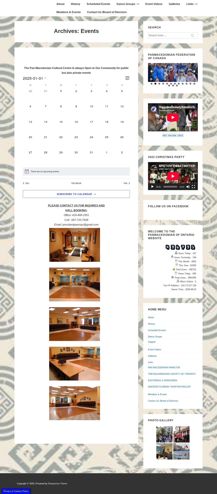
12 (194, 84)
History (75, 4)
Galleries (174, 4)
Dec (27, 183)
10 (187, 84)
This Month (76, 183)
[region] (173, 72)
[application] (173, 176)
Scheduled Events (98, 4)
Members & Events (68, 12)
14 (173, 85)
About (60, 4)
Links (190, 4)
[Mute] (188, 186)
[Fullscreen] (193, 186)
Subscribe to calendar (74, 194)
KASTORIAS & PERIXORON (162, 380)
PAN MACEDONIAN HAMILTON (164, 367)
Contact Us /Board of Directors (107, 12)
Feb (125, 183)
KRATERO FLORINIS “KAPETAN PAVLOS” (169, 386)
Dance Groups (126, 4)
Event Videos (153, 4)
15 (177, 85)
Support (152, 342)
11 (190, 84)
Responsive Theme (57, 483)
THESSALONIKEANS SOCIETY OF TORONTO (171, 374)
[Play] (152, 186)
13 (169, 85)
